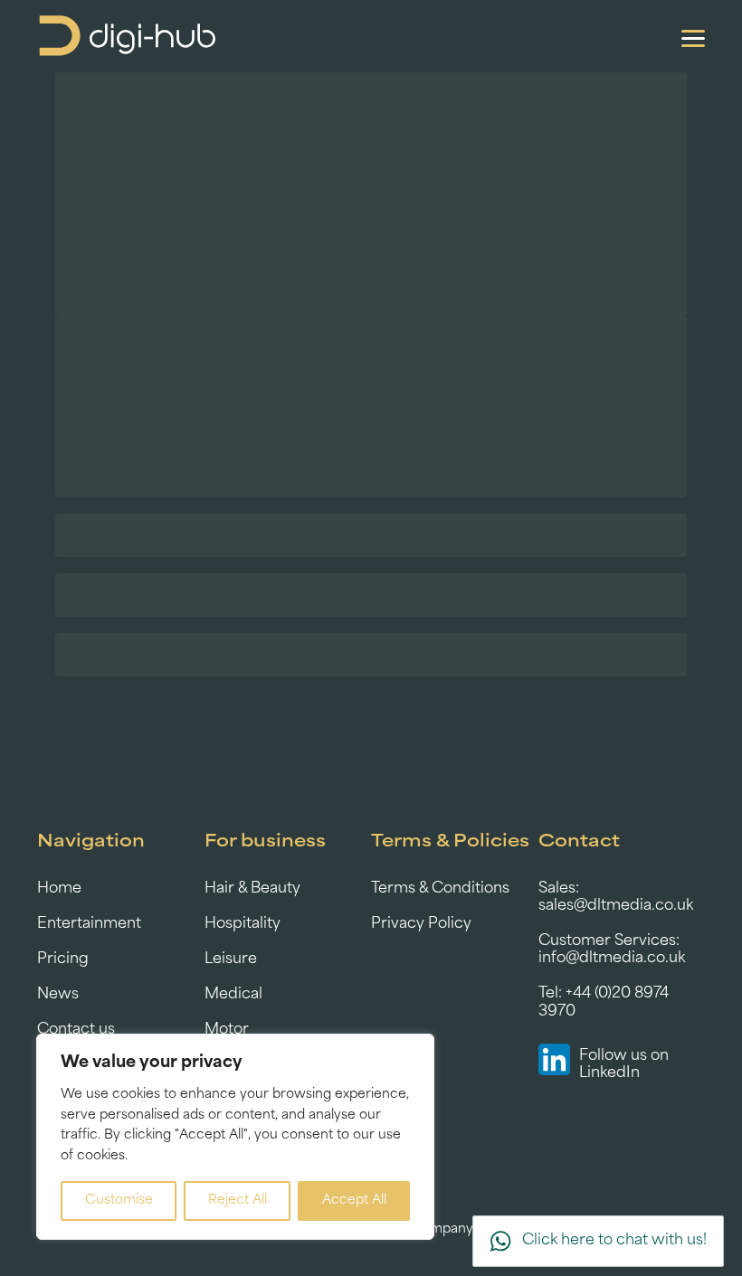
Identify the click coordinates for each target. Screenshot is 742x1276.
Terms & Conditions (440, 889)
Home (59, 889)
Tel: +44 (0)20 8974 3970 (603, 1002)
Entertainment (89, 924)
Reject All (237, 1200)
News (58, 995)
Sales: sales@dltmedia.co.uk (615, 897)
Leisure (231, 959)
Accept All (354, 1200)
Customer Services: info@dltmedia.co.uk (611, 950)
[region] (235, 1137)
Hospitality (243, 924)
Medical (233, 995)
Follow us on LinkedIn (624, 1065)
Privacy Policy (421, 924)
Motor (227, 1030)
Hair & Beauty (252, 889)
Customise (119, 1200)
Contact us (76, 1030)
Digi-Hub (127, 36)
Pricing (63, 959)
